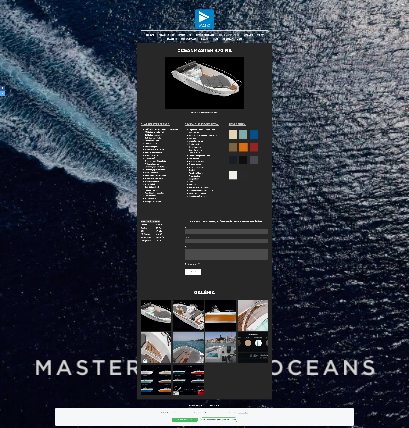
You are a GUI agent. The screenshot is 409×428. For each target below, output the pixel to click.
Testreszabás (243, 413)
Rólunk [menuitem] (205, 39)
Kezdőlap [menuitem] (149, 35)
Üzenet (188, 247)
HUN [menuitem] (396, 5)
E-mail (188, 237)
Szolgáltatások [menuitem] (189, 39)
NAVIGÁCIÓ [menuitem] (248, 35)
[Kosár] (407, 109)
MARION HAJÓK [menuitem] (185, 35)
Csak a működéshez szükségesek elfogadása (218, 420)
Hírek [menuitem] (215, 39)
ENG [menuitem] (402, 5)
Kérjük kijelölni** (193, 264)
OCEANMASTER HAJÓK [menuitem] (229, 35)
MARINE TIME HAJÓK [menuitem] (205, 35)
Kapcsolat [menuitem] (227, 39)
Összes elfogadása (185, 420)
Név (187, 227)
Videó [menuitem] (239, 39)
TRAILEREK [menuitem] (172, 39)
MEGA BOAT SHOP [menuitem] (166, 35)
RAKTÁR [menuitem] (260, 35)
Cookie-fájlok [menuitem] (213, 406)
